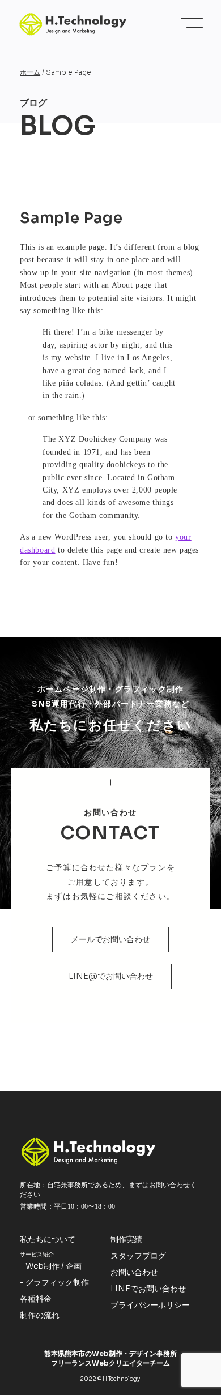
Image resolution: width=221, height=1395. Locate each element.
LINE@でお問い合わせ (111, 976)
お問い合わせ (134, 1272)
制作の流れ (40, 1315)
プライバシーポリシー (150, 1305)
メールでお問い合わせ (110, 939)
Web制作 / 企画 (54, 1266)
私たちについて (47, 1239)
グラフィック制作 (57, 1282)
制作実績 (126, 1239)
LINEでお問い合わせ (148, 1288)
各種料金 (36, 1299)
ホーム (30, 72)
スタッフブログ (138, 1256)
